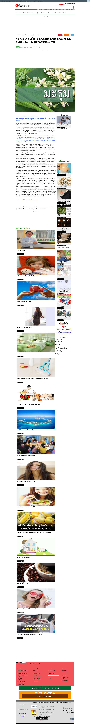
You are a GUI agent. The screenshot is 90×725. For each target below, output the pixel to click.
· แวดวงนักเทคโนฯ (20, 684)
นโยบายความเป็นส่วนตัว (41, 1)
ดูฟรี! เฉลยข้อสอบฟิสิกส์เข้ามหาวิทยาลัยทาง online (64, 305)
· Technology (19, 669)
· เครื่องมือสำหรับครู (64, 680)
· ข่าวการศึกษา (50, 669)
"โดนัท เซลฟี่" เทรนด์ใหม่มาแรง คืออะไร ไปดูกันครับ (63, 317)
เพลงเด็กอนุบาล (58, 354)
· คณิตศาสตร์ (35, 670)
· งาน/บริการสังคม (51, 672)
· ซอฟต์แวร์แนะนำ (20, 676)
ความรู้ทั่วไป (24, 35)
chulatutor (58, 353)
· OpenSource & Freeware (22, 675)
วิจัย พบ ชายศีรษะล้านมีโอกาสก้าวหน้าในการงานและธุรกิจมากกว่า (63, 200)
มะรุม (52, 207)
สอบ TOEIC (58, 344)
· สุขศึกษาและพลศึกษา (37, 676)
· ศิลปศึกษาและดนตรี (37, 680)
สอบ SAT (57, 346)
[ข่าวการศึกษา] (23, 12)
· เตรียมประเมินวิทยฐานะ (64, 677)
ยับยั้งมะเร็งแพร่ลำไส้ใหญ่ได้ (21, 208)
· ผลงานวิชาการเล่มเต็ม (64, 679)
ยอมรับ (88, 1)
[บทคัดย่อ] (54, 12)
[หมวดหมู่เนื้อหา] (41, 12)
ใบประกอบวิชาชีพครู (59, 339)
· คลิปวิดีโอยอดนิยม (51, 673)
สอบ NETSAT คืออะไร (59, 341)
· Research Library (21, 681)
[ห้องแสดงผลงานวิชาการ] (48, 12)
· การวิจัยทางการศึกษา (64, 672)
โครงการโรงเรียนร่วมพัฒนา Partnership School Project (64, 276)
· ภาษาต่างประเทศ (36, 673)
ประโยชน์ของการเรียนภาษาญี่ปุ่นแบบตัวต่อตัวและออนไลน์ (64, 125)
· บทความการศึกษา (63, 670)
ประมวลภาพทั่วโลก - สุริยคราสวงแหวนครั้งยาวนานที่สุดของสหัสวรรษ (63, 229)
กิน (49, 207)
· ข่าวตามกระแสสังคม (52, 670)
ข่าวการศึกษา (18, 35)
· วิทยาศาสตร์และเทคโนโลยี (38, 672)
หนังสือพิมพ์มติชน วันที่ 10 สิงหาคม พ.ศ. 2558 (30, 116)
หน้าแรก (72, 35)
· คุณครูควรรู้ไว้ (63, 675)
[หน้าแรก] (17, 12)
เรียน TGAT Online (59, 350)
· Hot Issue (19, 680)
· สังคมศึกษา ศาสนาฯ (37, 678)
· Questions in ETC (21, 683)
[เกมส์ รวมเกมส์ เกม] (58, 12)
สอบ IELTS (58, 342)
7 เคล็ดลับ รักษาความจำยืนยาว (63, 243)
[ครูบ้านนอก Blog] (28, 12)
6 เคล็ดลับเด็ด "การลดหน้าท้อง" (64, 173)
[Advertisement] (45, 24)
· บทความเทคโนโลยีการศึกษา (22, 670)
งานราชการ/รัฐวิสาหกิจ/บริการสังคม (35, 35)
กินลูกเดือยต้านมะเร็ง (64, 186)
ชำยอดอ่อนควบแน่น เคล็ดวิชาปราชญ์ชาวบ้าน (63, 262)
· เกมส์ (49, 677)
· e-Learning (19, 672)
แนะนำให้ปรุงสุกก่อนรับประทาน (40, 208)
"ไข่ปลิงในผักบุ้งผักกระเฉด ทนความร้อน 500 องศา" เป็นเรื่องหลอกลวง (63, 215)
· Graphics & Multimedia (22, 673)
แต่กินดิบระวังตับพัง (30, 208)
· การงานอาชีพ (36, 681)
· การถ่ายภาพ (19, 678)
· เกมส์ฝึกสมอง (51, 679)
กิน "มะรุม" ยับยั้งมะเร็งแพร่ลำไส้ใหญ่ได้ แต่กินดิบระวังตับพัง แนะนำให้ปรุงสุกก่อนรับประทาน (32, 207)
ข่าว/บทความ (66, 35)
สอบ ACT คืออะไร (59, 351)
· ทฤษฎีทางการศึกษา (64, 669)
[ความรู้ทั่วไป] (63, 12)
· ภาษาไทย (35, 675)
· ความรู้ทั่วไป (35, 669)
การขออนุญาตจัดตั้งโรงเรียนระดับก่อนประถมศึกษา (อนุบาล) (64, 291)
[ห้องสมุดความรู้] (34, 12)
